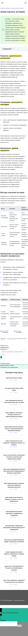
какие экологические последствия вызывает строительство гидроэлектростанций (14, 457)
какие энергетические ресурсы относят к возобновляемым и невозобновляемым (14, 428)
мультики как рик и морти (14, 378)
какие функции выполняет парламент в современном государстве (14, 513)
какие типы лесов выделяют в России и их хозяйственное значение (14, 568)
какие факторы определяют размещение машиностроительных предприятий (14, 527)
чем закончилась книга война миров (14, 389)
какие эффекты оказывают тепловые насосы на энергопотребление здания (14, 414)
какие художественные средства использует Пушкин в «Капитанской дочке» (14, 485)
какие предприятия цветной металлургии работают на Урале (14, 401)
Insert (19, 626)
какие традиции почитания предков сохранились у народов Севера (14, 554)
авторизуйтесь (4, 347)
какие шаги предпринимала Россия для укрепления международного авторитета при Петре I (14, 471)
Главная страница (5, 8)
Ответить (3, 620)
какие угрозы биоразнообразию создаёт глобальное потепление (14, 540)
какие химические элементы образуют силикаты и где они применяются (14, 499)
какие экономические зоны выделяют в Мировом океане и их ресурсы (14, 442)
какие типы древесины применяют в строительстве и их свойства (14, 581)
